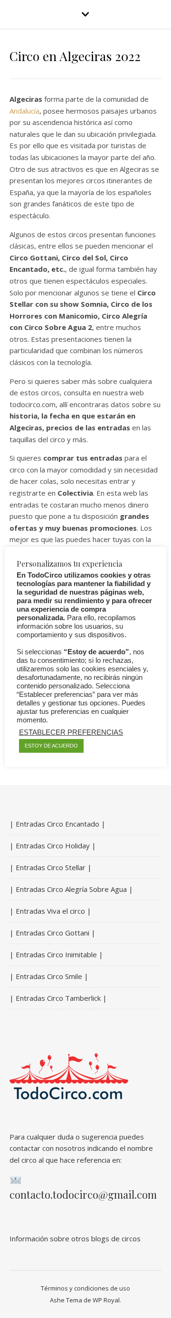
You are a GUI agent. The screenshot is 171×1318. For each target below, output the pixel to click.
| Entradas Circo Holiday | (53, 845)
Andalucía (24, 111)
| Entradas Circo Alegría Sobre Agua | (71, 889)
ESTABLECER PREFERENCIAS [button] (71, 732)
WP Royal (106, 1300)
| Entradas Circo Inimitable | (56, 954)
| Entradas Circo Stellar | (51, 867)
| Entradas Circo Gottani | (52, 932)
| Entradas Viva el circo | (50, 911)
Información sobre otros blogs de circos (75, 1238)
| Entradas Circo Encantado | (57, 823)
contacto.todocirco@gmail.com (83, 1194)
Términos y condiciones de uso (85, 1288)
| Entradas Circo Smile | (49, 976)
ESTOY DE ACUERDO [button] (51, 745)
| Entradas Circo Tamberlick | (58, 998)
